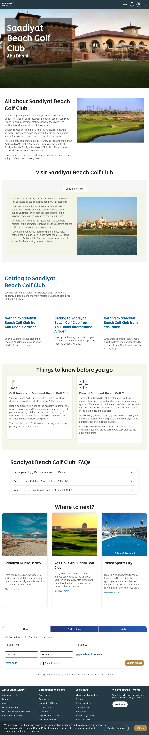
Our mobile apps (83, 707)
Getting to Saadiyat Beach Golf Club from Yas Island (121, 322)
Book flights (44, 695)
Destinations (44, 699)
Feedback (120, 704)
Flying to (82, 644)
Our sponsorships (10, 707)
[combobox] (14, 637)
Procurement (82, 711)
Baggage (80, 699)
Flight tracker (45, 707)
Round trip (14, 637)
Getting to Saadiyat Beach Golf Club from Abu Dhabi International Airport (73, 325)
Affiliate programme (85, 715)
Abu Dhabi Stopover (48, 719)
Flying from (13, 644)
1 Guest (31, 637)
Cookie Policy (40, 728)
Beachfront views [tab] (74, 188)
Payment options (83, 703)
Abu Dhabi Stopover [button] (91, 654)
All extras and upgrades (86, 695)
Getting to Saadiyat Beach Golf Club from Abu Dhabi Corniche (22, 322)
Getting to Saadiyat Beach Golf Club (30, 281)
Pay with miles (51, 663)
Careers (5, 703)
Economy (45, 637)
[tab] (26, 629)
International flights (48, 703)
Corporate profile (10, 695)
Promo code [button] (11, 662)
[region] (74, 728)
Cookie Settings (116, 728)
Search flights (134, 662)
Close (140, 728)
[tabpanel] (74, 223)
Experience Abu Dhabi (49, 715)
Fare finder (44, 711)
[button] (125, 4)
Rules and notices (83, 719)
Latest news (7, 699)
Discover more (12, 589)
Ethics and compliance (12, 715)
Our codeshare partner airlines (16, 711)
